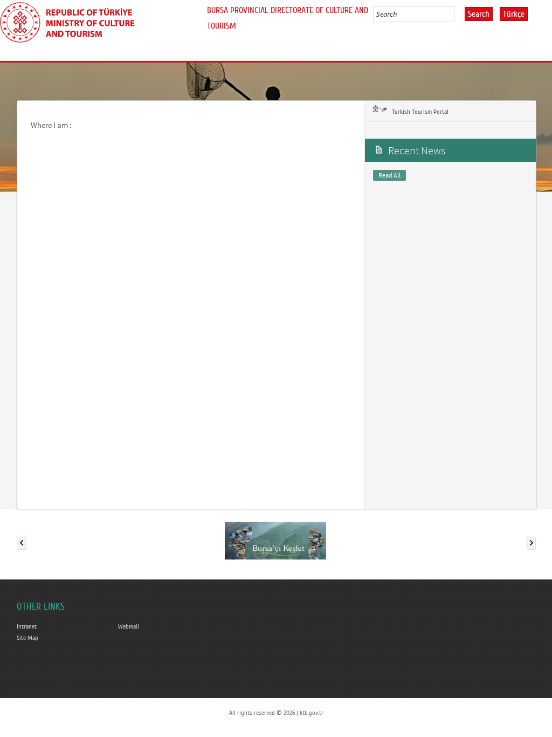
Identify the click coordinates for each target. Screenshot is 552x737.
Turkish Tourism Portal (419, 111)
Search (478, 14)
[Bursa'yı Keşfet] (275, 540)
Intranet (27, 626)
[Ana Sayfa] (71, 20)
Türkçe (514, 14)
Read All (389, 175)
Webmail (128, 626)
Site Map (27, 638)
